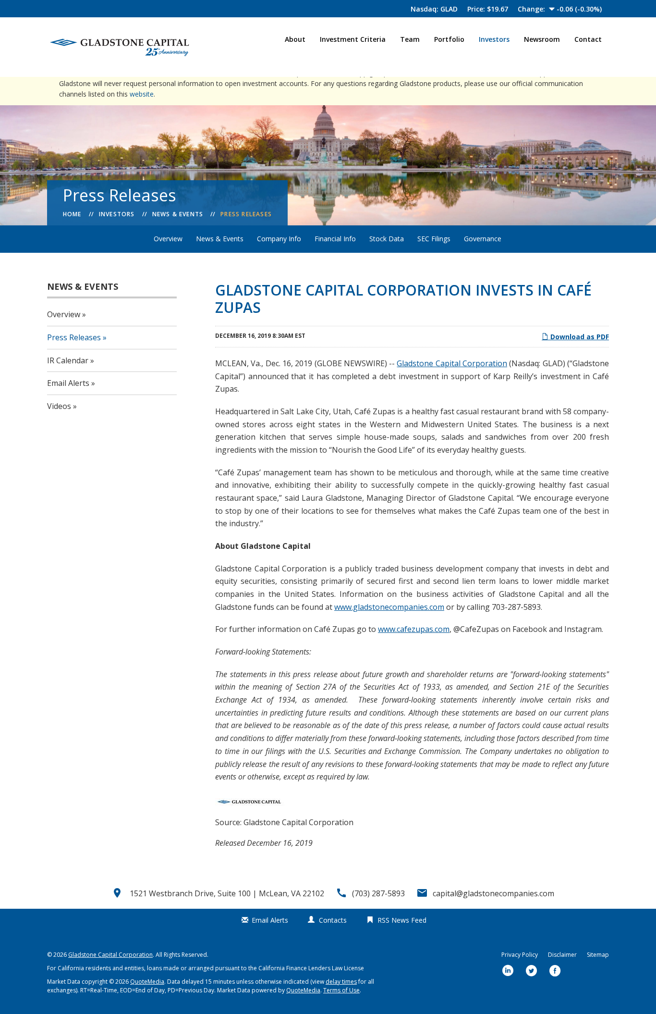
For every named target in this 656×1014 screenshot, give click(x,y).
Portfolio (449, 39)
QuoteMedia (147, 981)
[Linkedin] (508, 971)
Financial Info (335, 238)
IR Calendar (67, 360)
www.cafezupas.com (413, 629)
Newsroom (542, 39)
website (142, 94)
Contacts (333, 920)
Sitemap (598, 955)
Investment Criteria (353, 39)
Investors (494, 39)
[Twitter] (531, 971)
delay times (341, 981)
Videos (59, 406)
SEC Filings (433, 238)
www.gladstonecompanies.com (389, 607)
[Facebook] (555, 971)
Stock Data (386, 238)
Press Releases (246, 214)
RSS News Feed (401, 920)
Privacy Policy (519, 955)
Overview (168, 238)
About (295, 39)
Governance (482, 238)
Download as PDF (578, 336)
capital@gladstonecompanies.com (493, 893)
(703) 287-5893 (378, 893)
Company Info (279, 238)
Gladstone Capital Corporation (452, 363)
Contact (588, 39)
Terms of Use (341, 990)
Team (410, 39)
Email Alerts (68, 383)
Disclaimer (562, 955)
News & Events (178, 214)
